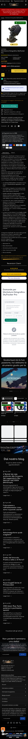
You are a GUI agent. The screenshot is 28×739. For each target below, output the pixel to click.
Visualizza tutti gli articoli (14, 631)
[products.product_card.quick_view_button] (12, 403)
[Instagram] (11, 723)
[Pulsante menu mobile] (2, 5)
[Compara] (3, 75)
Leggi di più (6, 495)
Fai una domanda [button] (14, 278)
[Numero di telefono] (20, 723)
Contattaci (5, 701)
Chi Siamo (4, 699)
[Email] (17, 723)
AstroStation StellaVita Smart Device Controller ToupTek (7, 413)
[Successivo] (17, 44)
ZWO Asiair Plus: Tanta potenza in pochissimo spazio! (12, 608)
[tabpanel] (14, 207)
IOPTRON (3, 49)
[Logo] (14, 4)
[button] (4, 4)
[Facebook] (8, 723)
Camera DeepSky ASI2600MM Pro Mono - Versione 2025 (19, 414)
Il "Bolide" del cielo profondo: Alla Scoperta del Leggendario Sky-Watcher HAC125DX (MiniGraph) (13, 478)
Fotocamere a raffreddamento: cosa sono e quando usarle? (12, 508)
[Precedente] (11, 44)
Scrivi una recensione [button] (14, 274)
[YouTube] (14, 723)
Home (2, 17)
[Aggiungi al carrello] (12, 406)
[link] (8, 126)
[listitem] (5, 153)
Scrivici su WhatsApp (10, 106)
